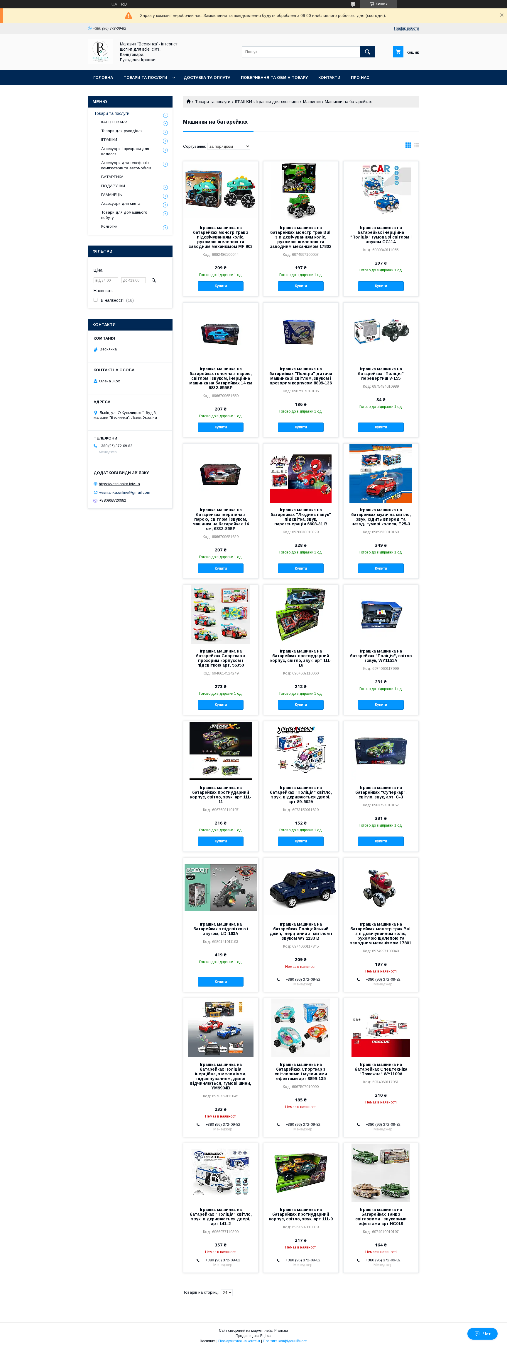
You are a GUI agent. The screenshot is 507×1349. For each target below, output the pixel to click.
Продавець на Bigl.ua (253, 1336)
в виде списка (416, 146)
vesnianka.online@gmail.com (124, 492)
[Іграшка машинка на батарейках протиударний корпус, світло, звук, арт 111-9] (300, 1172)
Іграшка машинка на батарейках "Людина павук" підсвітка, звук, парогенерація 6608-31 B (301, 516)
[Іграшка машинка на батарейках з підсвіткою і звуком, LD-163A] (220, 887)
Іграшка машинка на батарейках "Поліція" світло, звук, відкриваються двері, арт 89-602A (301, 794)
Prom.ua (281, 1330)
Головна (103, 77)
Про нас (360, 77)
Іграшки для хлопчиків (277, 101)
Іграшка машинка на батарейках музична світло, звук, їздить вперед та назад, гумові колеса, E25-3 (381, 516)
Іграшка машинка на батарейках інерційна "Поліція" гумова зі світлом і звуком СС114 (381, 234)
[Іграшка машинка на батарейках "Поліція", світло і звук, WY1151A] (381, 614)
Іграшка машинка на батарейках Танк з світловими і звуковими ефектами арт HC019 (381, 1216)
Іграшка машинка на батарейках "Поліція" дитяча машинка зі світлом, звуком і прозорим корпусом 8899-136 (300, 376)
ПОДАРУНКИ (113, 186)
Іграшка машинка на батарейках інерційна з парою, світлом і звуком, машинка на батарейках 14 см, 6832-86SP (220, 519)
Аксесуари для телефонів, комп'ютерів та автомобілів (126, 165)
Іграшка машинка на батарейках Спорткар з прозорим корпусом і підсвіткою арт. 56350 (220, 658)
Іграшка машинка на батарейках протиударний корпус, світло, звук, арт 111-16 (301, 658)
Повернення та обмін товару (274, 77)
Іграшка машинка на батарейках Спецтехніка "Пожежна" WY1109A (381, 1069)
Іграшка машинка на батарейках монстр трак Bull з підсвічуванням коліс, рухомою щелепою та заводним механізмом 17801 (381, 933)
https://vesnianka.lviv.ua (119, 484)
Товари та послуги (145, 77)
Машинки (312, 101)
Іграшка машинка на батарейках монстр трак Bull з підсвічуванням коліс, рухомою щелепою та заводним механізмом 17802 (301, 237)
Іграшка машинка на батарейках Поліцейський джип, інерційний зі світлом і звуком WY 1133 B (301, 931)
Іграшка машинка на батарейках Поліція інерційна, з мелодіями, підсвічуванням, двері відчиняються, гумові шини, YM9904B (220, 1076)
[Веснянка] (100, 62)
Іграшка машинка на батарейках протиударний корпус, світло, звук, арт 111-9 (301, 1214)
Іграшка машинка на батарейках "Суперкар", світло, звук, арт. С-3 (381, 792)
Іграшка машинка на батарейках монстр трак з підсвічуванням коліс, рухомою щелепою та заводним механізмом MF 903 (221, 237)
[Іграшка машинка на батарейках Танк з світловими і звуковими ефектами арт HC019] (381, 1172)
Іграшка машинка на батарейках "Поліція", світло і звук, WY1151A (381, 656)
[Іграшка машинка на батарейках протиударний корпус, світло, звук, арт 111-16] (300, 614)
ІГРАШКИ (243, 101)
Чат (487, 1333)
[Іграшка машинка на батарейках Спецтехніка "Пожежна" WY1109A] (381, 1027)
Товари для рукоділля (122, 131)
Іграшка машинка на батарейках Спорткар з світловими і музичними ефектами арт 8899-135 (301, 1071)
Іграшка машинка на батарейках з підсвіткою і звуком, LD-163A (220, 929)
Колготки (109, 226)
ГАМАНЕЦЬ (111, 195)
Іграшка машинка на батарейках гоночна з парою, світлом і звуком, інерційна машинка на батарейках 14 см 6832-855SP (220, 378)
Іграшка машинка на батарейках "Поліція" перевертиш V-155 (381, 374)
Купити (221, 286)
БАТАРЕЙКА (112, 177)
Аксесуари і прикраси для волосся (125, 151)
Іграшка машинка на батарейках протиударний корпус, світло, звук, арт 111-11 (220, 794)
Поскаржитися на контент (239, 1341)
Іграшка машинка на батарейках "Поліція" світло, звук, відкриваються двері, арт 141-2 (221, 1216)
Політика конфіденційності (285, 1341)
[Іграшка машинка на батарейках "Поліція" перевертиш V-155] (381, 332)
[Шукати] (367, 51)
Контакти (329, 77)
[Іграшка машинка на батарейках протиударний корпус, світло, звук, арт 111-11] (220, 750)
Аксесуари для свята (120, 203)
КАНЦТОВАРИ (114, 122)
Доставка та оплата (207, 77)
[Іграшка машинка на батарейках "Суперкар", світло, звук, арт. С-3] (381, 750)
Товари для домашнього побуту (124, 215)
